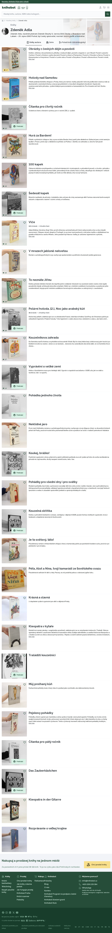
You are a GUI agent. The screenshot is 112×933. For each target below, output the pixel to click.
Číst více (32, 59)
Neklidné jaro (38, 424)
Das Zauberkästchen (43, 770)
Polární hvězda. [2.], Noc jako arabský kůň (57, 308)
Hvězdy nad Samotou (43, 77)
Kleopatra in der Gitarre (45, 799)
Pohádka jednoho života (45, 395)
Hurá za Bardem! (40, 135)
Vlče (32, 222)
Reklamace (39, 881)
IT (95, 927)
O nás (46, 887)
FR (102, 927)
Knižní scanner (23, 896)
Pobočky (20, 900)
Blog (46, 884)
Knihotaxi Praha (23, 893)
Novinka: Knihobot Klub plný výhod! (15, 2)
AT (79, 927)
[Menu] (108, 7)
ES (92, 927)
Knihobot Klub (50, 903)
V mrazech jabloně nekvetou (48, 251)
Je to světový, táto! (41, 539)
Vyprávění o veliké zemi (45, 366)
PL (109, 927)
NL (99, 927)
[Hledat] (107, 14)
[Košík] (104, 7)
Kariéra (47, 891)
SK (76, 927)
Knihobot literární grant (54, 900)
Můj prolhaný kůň (40, 684)
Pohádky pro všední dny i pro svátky (53, 482)
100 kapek (36, 164)
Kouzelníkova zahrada (44, 337)
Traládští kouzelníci (42, 655)
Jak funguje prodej (25, 890)
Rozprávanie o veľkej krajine (48, 828)
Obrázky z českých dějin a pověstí (51, 48)
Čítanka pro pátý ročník (44, 741)
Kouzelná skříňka (40, 510)
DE (83, 927)
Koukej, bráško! (39, 453)
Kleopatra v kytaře (41, 626)
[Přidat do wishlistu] (25, 49)
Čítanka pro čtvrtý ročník (45, 106)
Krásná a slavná (39, 597)
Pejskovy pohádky (41, 713)
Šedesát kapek (39, 193)
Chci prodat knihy (24, 881)
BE (106, 927)
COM (87, 927)
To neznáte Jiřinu (40, 279)
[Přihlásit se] (100, 7)
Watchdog (6, 886)
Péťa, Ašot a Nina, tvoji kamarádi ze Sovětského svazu (65, 568)
